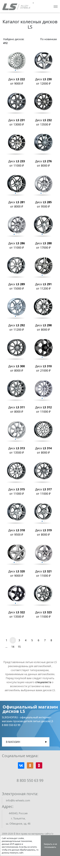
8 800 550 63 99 (30, 780)
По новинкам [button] (48, 39)
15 (19, 646)
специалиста (43, 682)
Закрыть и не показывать (50, 846)
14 (12, 646)
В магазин (13, 742)
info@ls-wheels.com (18, 800)
